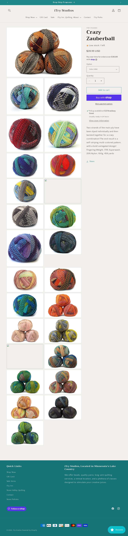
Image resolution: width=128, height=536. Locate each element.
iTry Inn (10, 486)
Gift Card (10, 477)
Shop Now (11, 472)
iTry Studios (17, 530)
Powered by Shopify (29, 530)
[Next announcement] (120, 2)
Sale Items (11, 481)
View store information (99, 121)
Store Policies (13, 499)
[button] (9, 10)
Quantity (89, 76)
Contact (10, 495)
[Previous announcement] (7, 2)
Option (89, 64)
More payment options (103, 104)
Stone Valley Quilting (16, 490)
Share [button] (92, 161)
